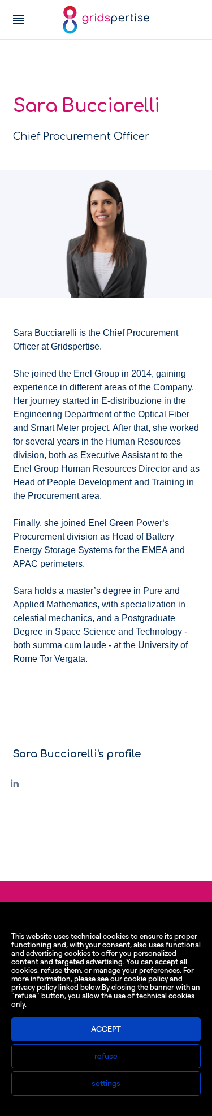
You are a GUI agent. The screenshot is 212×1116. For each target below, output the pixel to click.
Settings (106, 1083)
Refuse (106, 1056)
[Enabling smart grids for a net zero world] (106, 20)
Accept (106, 1029)
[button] (19, 20)
